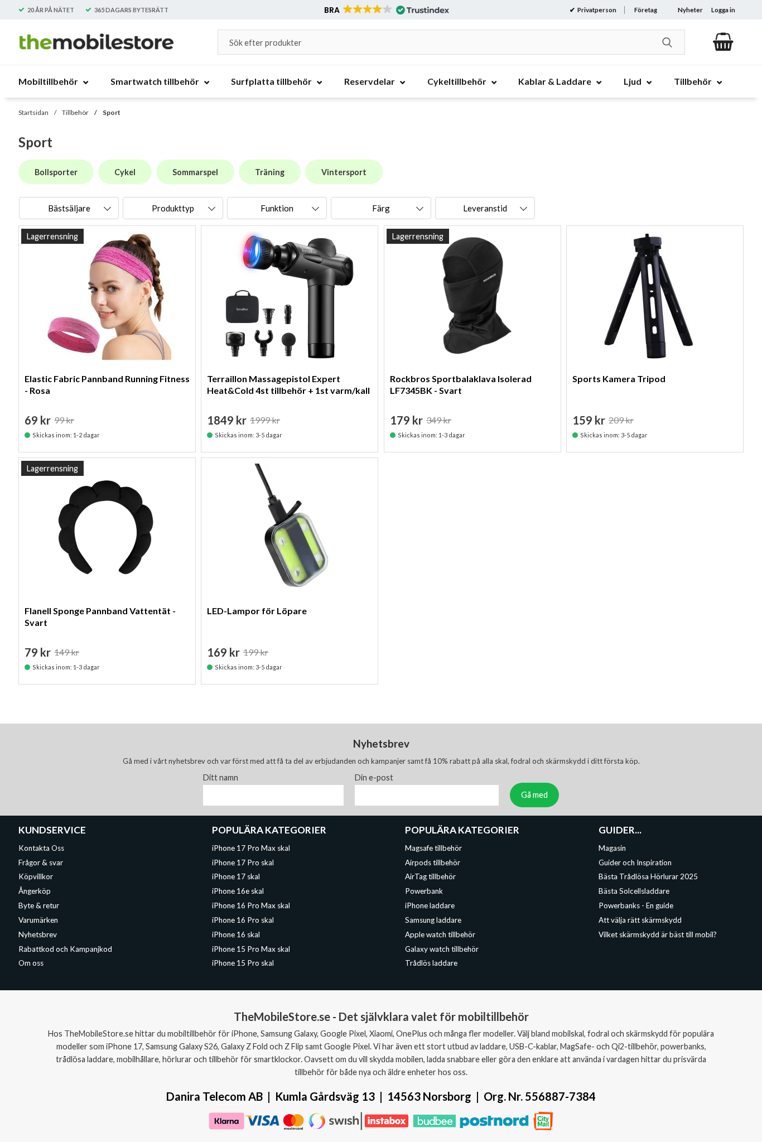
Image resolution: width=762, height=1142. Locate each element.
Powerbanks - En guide (636, 905)
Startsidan (33, 112)
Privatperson (596, 9)
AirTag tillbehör (430, 877)
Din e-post (374, 777)
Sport (111, 112)
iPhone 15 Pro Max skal (251, 949)
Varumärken (38, 919)
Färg (381, 208)
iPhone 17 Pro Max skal (251, 848)
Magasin (612, 848)
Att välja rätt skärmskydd (640, 919)
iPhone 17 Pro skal (243, 862)
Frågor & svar (40, 862)
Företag (645, 9)
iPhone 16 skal (236, 934)
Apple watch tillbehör (440, 934)
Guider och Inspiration (635, 862)
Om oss (31, 963)
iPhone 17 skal (236, 877)
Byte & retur (38, 905)
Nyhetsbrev (37, 934)
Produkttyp (173, 208)
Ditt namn (220, 777)
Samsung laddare (433, 919)
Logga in (723, 9)
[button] (386, 10)
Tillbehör (75, 112)
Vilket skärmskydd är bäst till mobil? (658, 934)
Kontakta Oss (41, 848)
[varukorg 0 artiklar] (723, 42)
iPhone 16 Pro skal (243, 919)
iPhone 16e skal (238, 890)
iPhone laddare (430, 905)
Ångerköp (34, 890)
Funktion (277, 208)
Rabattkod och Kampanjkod (65, 949)
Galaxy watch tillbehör (442, 949)
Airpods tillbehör (432, 862)
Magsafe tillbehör (433, 848)
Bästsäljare (69, 208)
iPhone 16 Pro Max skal (251, 905)
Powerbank (424, 890)
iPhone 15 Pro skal (243, 963)
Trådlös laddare (431, 963)
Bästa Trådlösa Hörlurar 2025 (648, 877)
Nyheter (690, 9)
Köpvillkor (35, 877)
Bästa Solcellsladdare (634, 890)
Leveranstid (485, 208)
